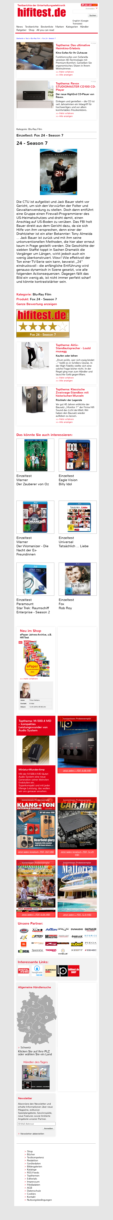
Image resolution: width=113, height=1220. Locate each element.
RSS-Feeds (33, 1172)
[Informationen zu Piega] (91, 944)
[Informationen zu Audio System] (37, 930)
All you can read (45, 30)
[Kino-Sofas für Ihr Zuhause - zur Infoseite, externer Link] (36, 60)
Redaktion (32, 1160)
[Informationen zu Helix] (77, 937)
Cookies (31, 1193)
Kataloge (32, 1169)
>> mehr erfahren (29, 678)
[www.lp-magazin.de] (62, 978)
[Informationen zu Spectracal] (37, 951)
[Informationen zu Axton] (51, 930)
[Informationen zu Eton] (37, 937)
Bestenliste (47, 26)
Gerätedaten (34, 1163)
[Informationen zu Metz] (51, 944)
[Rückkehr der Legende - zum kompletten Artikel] (36, 406)
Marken (59, 26)
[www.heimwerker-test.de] (50, 978)
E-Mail (31, 703)
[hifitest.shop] (74, 978)
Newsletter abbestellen (32, 1133)
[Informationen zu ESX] (24, 937)
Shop (31, 30)
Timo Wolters (34, 700)
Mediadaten (33, 1184)
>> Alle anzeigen (64, 74)
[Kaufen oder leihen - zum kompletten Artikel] (36, 363)
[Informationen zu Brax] (63, 930)
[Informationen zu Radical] (24, 951)
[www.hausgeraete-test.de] (37, 978)
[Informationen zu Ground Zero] (63, 937)
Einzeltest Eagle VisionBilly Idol (68, 480)
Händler (84, 26)
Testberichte (32, 26)
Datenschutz (34, 1190)
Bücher (31, 1154)
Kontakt (31, 1197)
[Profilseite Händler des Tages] (36, 1088)
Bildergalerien (34, 1166)
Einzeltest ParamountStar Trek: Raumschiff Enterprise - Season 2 (33, 606)
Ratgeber (21, 30)
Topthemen (33, 1175)
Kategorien (72, 26)
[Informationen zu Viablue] (63, 951)
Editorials (32, 1178)
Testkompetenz (35, 1157)
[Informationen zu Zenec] (91, 951)
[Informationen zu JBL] (24, 944)
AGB (29, 1187)
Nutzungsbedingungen (39, 1200)
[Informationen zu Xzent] (77, 951)
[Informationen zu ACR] (24, 930)
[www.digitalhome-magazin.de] (23, 978)
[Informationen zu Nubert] (77, 944)
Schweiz (26, 1047)
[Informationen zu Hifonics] (91, 937)
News (19, 26)
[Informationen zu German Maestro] (51, 937)
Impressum (33, 1181)
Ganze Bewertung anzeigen (36, 304)
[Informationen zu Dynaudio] (77, 930)
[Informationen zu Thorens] (51, 951)
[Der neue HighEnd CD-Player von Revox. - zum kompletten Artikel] (36, 100)
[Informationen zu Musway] (63, 944)
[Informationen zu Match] (37, 944)
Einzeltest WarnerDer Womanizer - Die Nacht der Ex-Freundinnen (32, 546)
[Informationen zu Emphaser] (91, 930)
